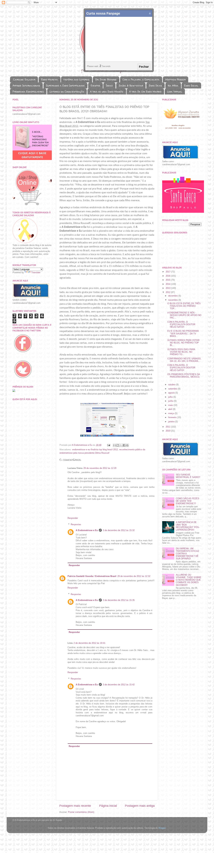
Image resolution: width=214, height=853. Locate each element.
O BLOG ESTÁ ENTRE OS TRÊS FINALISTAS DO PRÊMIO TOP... (184, 306)
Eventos (95, 85)
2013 (168, 288)
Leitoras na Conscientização (67, 91)
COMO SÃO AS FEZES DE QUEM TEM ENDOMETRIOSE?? (187, 501)
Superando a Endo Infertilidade (65, 85)
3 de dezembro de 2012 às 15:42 (119, 684)
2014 (168, 284)
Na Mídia (173, 85)
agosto (171, 393)
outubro (172, 384)
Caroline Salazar (24, 79)
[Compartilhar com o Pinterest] (127, 445)
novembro (173, 300)
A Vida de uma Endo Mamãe (106, 91)
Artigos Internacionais (26, 85)
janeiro (171, 421)
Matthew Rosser (175, 79)
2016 (168, 276)
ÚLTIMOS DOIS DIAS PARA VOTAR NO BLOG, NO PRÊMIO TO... (181, 352)
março (171, 413)
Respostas (76, 524)
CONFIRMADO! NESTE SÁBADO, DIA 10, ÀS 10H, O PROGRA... (184, 359)
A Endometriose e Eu (87, 530)
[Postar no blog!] (117, 445)
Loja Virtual (174, 91)
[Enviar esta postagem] (108, 445)
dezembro (173, 296)
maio (171, 405)
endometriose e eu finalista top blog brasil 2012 (95, 449)
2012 (168, 292)
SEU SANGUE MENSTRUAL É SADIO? (188, 476)
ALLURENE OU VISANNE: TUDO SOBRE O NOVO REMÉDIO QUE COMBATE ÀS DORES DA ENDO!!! (188, 580)
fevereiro (172, 417)
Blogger (162, 828)
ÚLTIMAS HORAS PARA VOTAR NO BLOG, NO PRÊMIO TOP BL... (183, 342)
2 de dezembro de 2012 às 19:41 (89, 643)
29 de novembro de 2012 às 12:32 (133, 576)
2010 (168, 431)
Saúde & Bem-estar (131, 85)
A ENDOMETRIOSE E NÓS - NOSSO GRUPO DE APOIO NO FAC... (184, 315)
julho (170, 397)
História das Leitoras (76, 79)
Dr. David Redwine (106, 79)
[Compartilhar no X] (121, 445)
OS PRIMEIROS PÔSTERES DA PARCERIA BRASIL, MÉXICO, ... (183, 377)
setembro (173, 389)
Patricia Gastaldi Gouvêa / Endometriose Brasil (92, 576)
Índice (109, 85)
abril (170, 409)
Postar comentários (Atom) (81, 812)
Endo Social (191, 85)
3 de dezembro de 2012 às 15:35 (119, 600)
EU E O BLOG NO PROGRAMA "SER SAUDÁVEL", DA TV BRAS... (183, 333)
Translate (35, 272)
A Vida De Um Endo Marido (145, 91)
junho (171, 401)
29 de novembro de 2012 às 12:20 (99, 468)
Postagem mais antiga (140, 805)
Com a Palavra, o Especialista (141, 79)
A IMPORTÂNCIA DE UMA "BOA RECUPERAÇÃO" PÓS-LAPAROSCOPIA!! (187, 526)
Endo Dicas (155, 85)
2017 (168, 272)
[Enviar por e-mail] (114, 445)
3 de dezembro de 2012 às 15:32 (119, 530)
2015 (168, 280)
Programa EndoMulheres (28, 91)
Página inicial (108, 805)
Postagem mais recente (75, 805)
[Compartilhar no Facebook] (124, 445)
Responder (73, 518)
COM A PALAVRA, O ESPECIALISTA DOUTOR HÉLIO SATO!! (181, 324)
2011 (168, 427)
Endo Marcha (49, 79)
